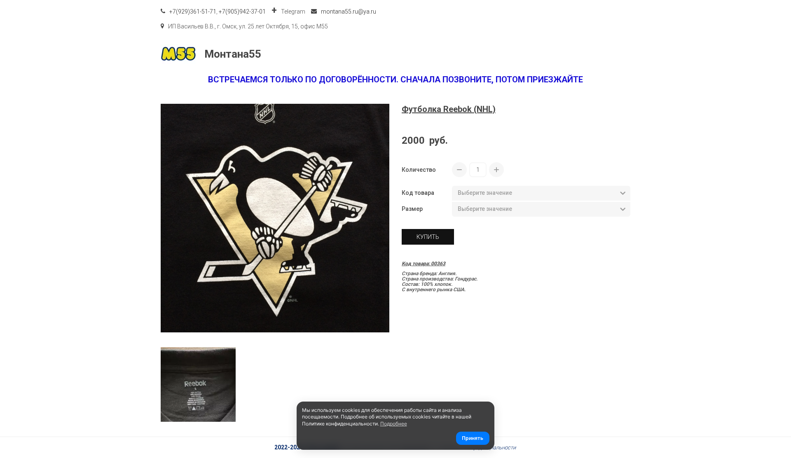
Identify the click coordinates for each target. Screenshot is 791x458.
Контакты (533, 54)
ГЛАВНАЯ (365, 54)
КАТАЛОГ (411, 54)
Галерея (578, 54)
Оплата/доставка (475, 54)
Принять (472, 438)
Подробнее (393, 424)
